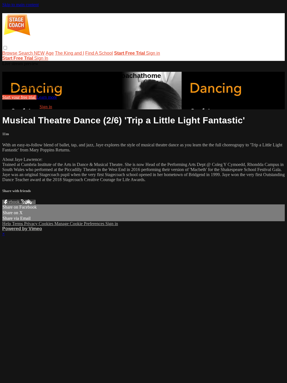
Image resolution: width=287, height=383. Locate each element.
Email (30, 201)
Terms (18, 223)
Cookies (46, 223)
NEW (39, 53)
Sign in (153, 53)
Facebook (11, 201)
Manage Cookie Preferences (79, 223)
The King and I (69, 53)
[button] (5, 48)
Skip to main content (20, 4)
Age (50, 53)
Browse (10, 53)
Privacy (31, 223)
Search (26, 53)
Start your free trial (19, 97)
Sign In (41, 58)
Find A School (99, 53)
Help (7, 223)
